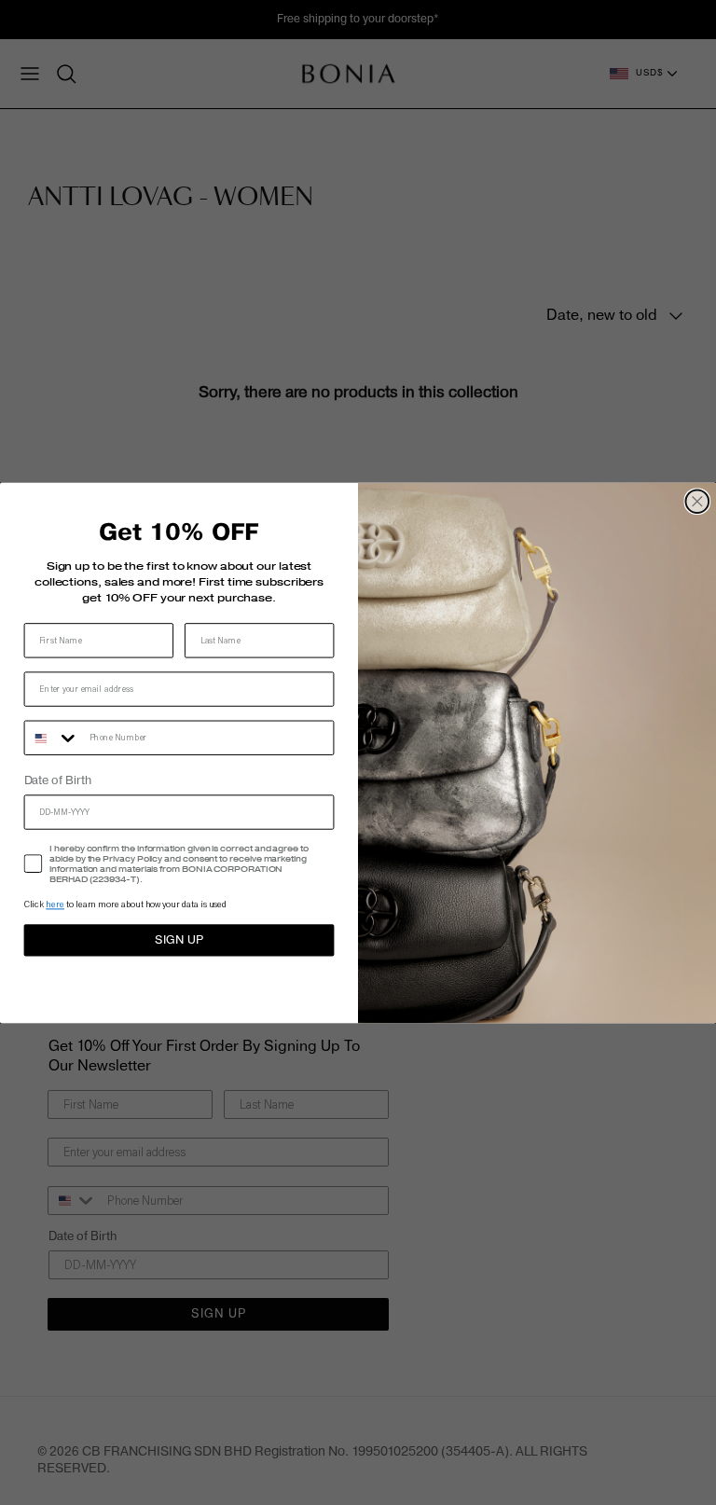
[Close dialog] (697, 501)
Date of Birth (57, 781)
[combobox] (52, 738)
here (55, 905)
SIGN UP (178, 939)
